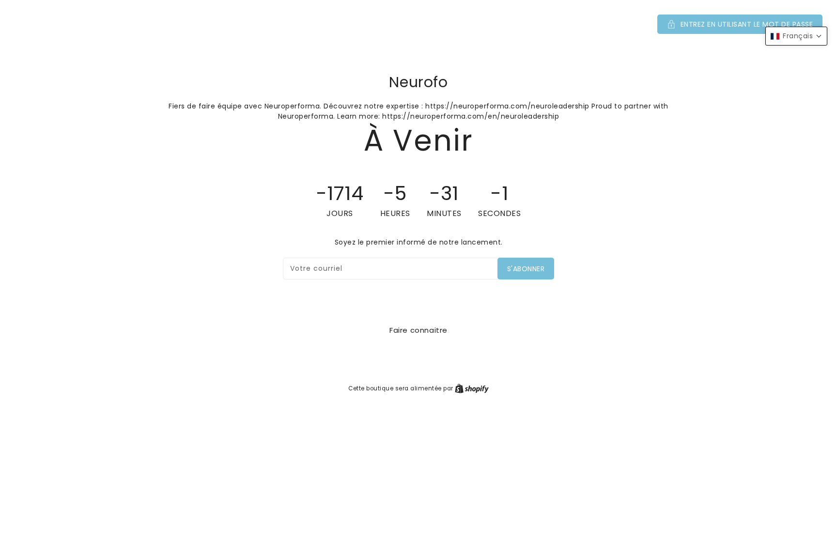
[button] (418, 24)
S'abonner (526, 269)
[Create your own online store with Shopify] (472, 388)
